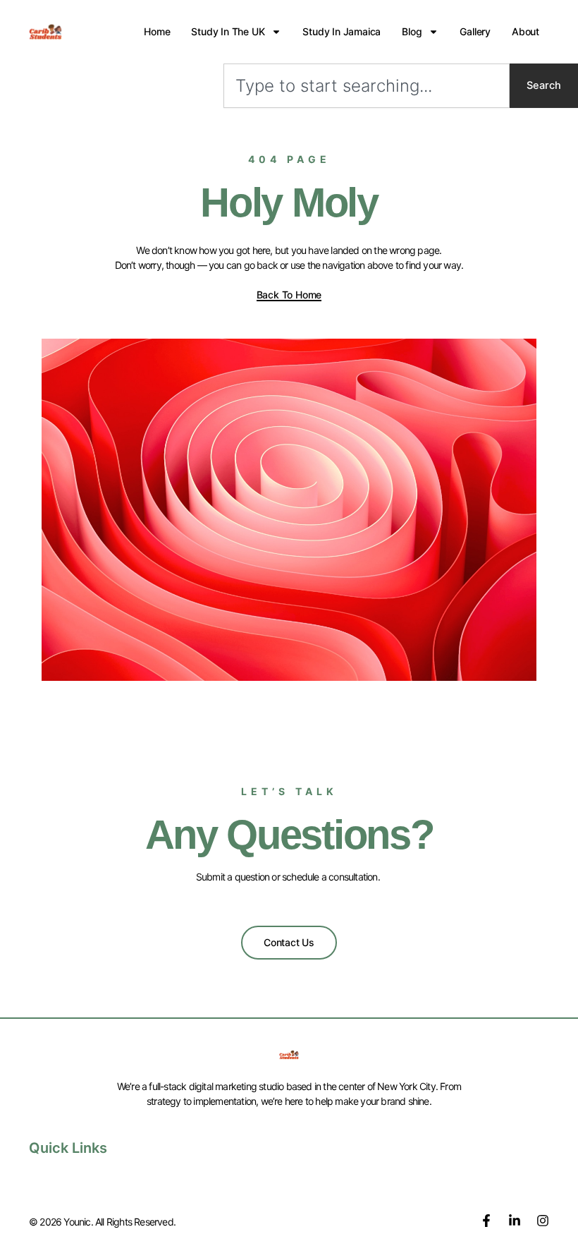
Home (157, 31)
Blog (412, 31)
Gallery (475, 31)
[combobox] (366, 85)
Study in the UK (227, 31)
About (525, 31)
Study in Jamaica (341, 31)
